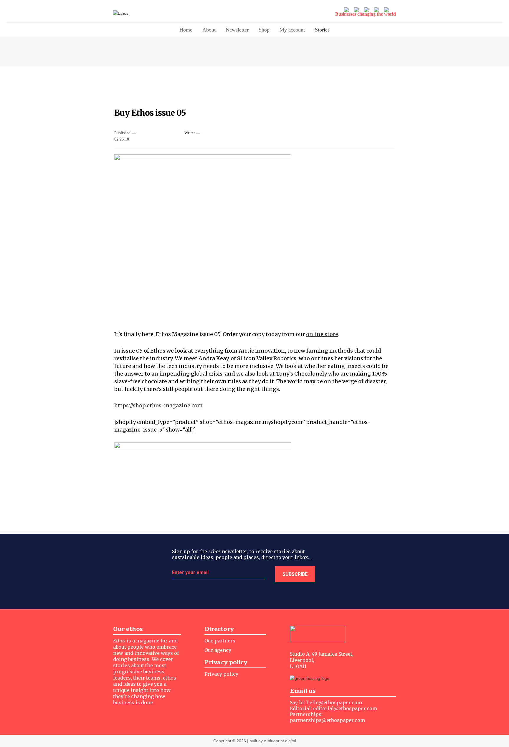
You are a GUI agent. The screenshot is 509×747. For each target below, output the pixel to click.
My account (292, 30)
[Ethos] (141, 13)
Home (185, 30)
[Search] (387, 10)
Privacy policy (221, 674)
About (209, 30)
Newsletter (237, 30)
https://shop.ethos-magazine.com (158, 405)
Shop (264, 30)
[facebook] (367, 10)
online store (322, 334)
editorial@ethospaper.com (345, 708)
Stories (322, 30)
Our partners (219, 641)
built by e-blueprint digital (272, 740)
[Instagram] (357, 10)
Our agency (217, 650)
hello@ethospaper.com (334, 702)
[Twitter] (347, 10)
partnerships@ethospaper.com (327, 720)
